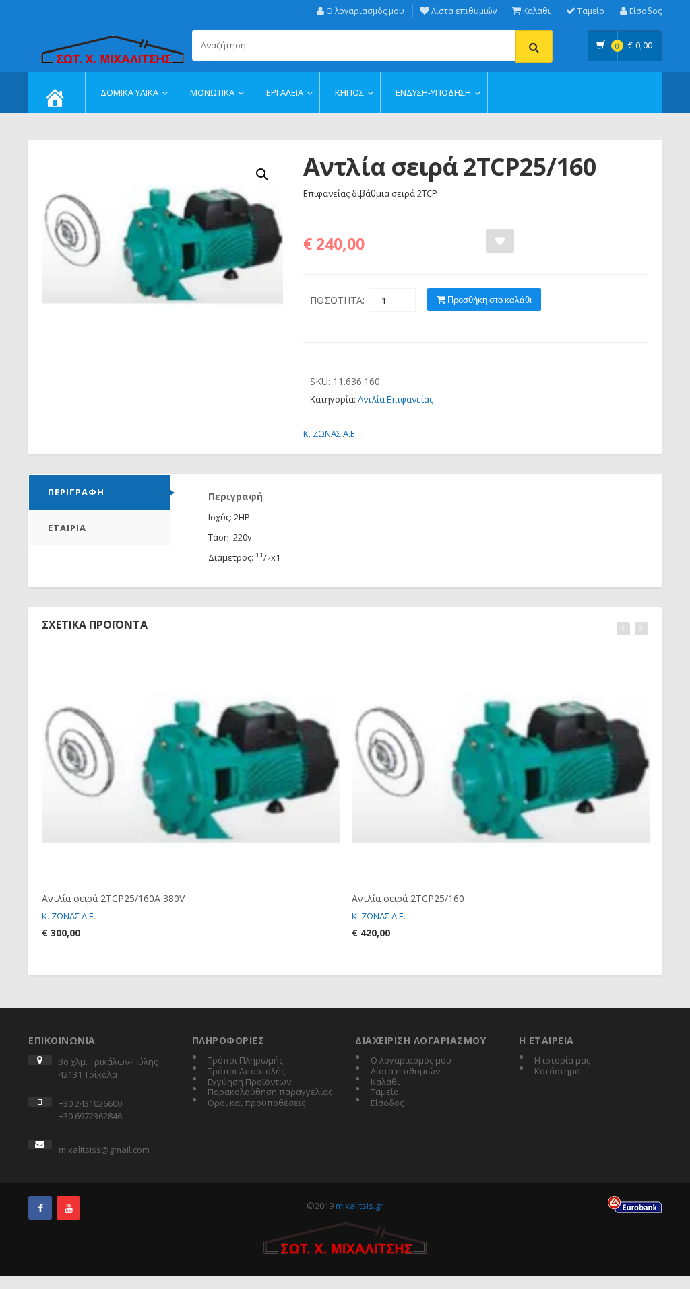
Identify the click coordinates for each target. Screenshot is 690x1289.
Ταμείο (589, 11)
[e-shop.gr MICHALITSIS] (112, 42)
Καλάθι (536, 11)
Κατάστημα (557, 1071)
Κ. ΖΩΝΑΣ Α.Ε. (330, 433)
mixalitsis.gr (359, 1205)
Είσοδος (644, 11)
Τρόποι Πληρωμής (245, 1060)
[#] (40, 1208)
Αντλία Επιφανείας (395, 399)
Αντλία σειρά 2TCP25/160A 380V (113, 898)
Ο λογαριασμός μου (364, 11)
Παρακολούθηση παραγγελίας (270, 1092)
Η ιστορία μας (562, 1060)
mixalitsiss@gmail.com (104, 1150)
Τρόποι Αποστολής (246, 1071)
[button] (262, 174)
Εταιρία (67, 528)
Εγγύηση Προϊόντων (249, 1082)
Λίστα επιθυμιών (463, 11)
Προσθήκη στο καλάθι (488, 299)
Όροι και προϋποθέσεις (256, 1103)
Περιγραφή (76, 492)
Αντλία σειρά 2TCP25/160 (408, 898)
